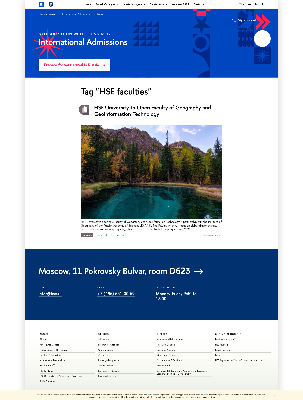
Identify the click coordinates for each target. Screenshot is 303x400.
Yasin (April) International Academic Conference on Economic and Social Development (182, 372)
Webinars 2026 (180, 4)
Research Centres (166, 344)
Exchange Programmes (109, 360)
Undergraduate (105, 349)
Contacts (199, 4)
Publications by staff (225, 339)
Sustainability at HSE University (55, 349)
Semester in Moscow (108, 370)
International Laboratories (170, 339)
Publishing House (223, 349)
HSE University (47, 13)
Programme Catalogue (109, 344)
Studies (103, 334)
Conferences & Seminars (169, 360)
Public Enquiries (47, 381)
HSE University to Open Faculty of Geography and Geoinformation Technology (152, 111)
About (44, 334)
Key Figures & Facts (49, 344)
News (100, 13)
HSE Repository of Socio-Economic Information (239, 360)
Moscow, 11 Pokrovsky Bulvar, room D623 (114, 271)
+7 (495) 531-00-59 (116, 293)
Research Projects (166, 349)
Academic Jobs (164, 365)
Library (218, 355)
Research (163, 334)
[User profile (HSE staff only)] (255, 4)
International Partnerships (52, 360)
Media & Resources (228, 334)
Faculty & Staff (47, 365)
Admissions (103, 339)
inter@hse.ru (50, 293)
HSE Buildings (46, 370)
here (150, 394)
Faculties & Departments (52, 355)
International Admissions (76, 13)
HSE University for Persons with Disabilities (61, 376)
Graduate (103, 355)
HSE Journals (221, 344)
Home (88, 4)
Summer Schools (106, 365)
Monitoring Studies (166, 355)
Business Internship (107, 376)
